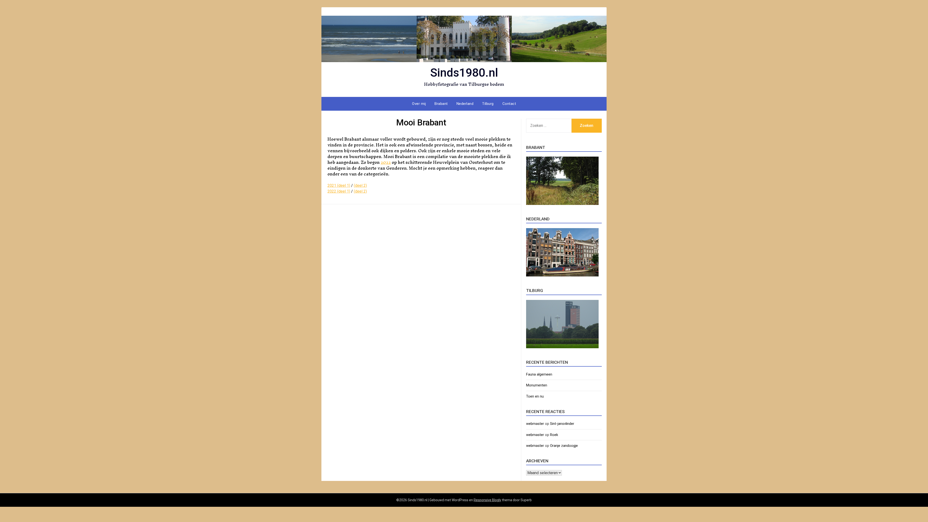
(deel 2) (360, 185)
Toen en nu (535, 396)
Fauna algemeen (539, 374)
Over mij (419, 104)
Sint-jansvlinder (562, 423)
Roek (554, 435)
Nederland (465, 104)
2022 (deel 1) (338, 191)
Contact (509, 104)
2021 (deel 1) (338, 185)
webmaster (535, 423)
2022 (386, 162)
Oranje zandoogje (564, 445)
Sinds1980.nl (464, 73)
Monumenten (536, 385)
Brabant (441, 104)
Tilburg (488, 104)
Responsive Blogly (487, 500)
